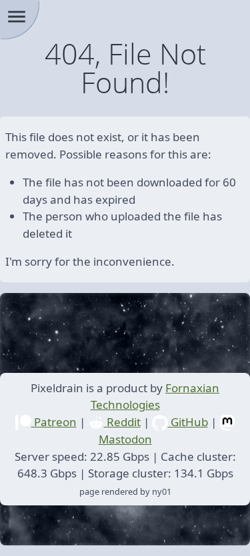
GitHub (188, 421)
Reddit (122, 421)
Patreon (54, 421)
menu (16, 16)
